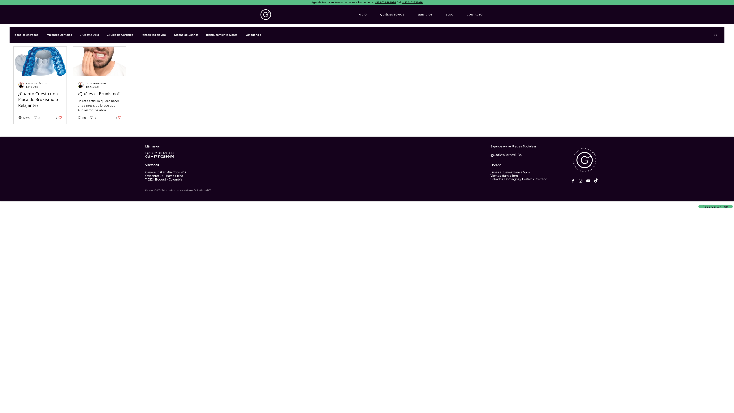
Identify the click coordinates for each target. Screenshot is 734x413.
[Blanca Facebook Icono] (573, 180)
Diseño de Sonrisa (186, 35)
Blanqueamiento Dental (222, 35)
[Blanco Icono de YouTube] (588, 180)
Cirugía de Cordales (120, 35)
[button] (716, 35)
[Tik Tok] (596, 180)
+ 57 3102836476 (411, 2)
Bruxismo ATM (89, 35)
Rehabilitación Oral (153, 35)
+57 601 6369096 (385, 2)
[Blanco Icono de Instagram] (580, 180)
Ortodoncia (253, 35)
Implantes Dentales (59, 35)
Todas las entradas (25, 35)
